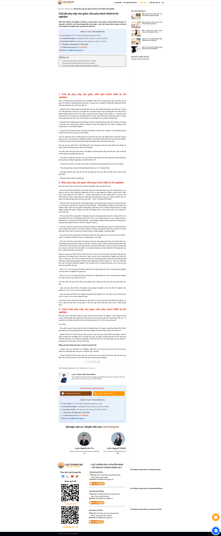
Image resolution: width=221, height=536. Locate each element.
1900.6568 (84, 44)
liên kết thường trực (90, 368)
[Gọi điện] (215, 517)
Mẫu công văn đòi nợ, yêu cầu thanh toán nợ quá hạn (152, 22)
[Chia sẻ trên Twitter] (89, 362)
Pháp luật (143, 2)
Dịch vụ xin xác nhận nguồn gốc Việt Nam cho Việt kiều (152, 39)
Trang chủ (117, 2)
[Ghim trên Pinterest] (95, 362)
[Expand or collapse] (124, 57)
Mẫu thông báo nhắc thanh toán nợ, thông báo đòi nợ (152, 31)
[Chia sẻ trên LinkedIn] (98, 362)
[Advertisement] (92, 81)
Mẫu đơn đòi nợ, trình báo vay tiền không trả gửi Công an (152, 14)
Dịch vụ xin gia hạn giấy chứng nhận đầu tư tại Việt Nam (152, 47)
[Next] (122, 440)
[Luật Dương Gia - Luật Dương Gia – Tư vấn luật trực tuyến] (68, 2)
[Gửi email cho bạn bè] (92, 362)
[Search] (163, 2)
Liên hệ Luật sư (155, 2)
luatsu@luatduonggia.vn (75, 50)
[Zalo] (215, 530)
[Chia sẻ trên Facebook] (86, 362)
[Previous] (60, 440)
